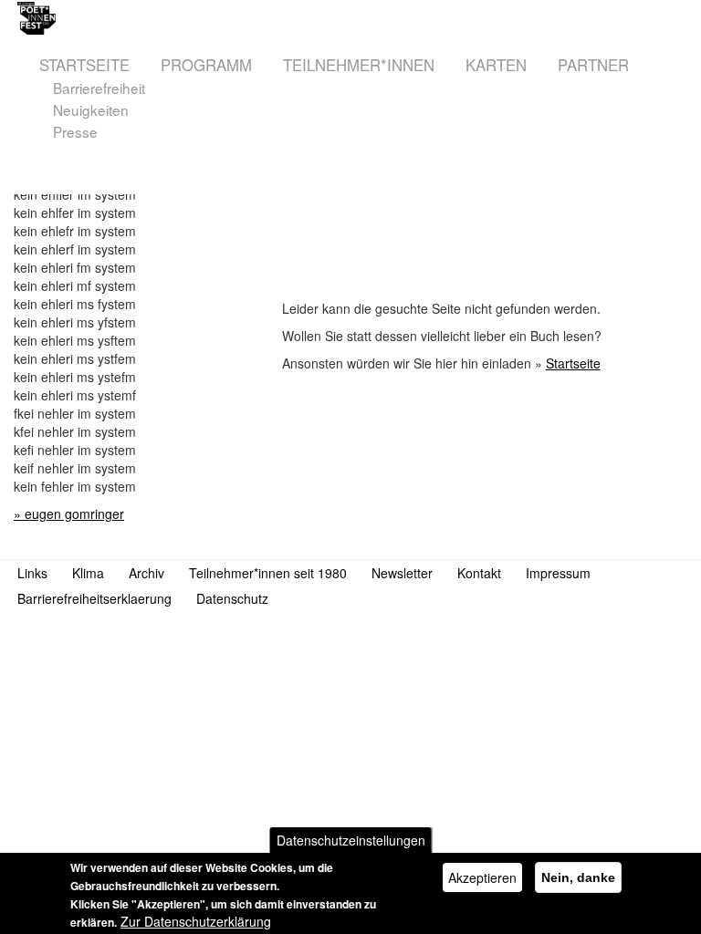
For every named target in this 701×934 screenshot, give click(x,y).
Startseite (573, 363)
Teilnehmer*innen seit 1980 (268, 573)
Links (32, 573)
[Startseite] (189, 18)
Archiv (146, 573)
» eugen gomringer (69, 513)
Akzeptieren (482, 877)
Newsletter (402, 573)
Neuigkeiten (91, 110)
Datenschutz (232, 598)
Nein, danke (578, 877)
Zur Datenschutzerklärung (195, 921)
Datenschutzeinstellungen (351, 840)
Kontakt (479, 573)
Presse (75, 132)
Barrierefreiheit (99, 88)
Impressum (558, 573)
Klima (88, 573)
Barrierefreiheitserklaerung (94, 598)
